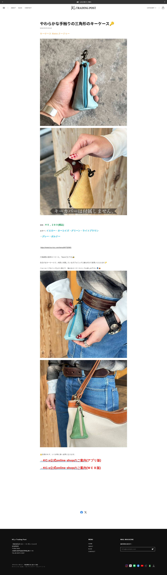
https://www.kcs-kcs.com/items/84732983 (55, 247)
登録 (152, 549)
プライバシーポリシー (17, 564)
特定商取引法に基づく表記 (31, 564)
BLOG (20, 8)
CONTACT (28, 8)
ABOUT (13, 8)
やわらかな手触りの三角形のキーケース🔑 (77, 23)
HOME (90, 543)
